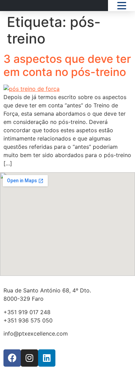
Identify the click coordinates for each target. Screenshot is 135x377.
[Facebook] (12, 358)
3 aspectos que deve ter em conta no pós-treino (67, 65)
